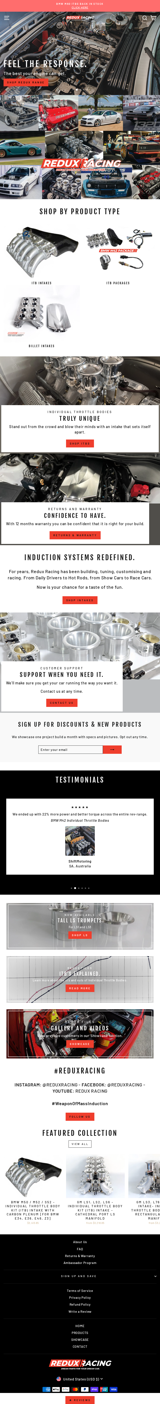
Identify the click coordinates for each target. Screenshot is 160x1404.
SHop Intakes (80, 600)
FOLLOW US (80, 1116)
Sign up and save (79, 1276)
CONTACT (80, 1346)
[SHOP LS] (80, 926)
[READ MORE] (80, 979)
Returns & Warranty (75, 535)
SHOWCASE (80, 1044)
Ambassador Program (80, 1263)
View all (80, 1143)
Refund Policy (80, 1304)
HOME (79, 1326)
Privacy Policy (80, 1297)
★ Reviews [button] (80, 1400)
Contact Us (62, 702)
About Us (80, 1242)
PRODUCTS (80, 1333)
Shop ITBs (80, 443)
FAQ (80, 1249)
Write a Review (80, 1311)
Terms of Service (80, 1291)
